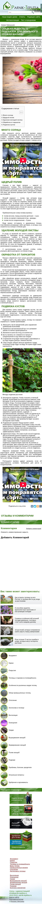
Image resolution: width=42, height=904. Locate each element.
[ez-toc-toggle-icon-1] (20, 112)
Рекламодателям (16, 899)
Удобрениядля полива (16, 842)
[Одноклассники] (38, 506)
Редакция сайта (33, 17)
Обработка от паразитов (11, 122)
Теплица (3, 25)
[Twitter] (35, 506)
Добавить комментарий (33, 528)
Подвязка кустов (9, 125)
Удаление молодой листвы (13, 120)
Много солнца (8, 115)
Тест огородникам (28, 20)
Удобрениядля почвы (16, 836)
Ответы (22, 17)
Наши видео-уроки (9, 17)
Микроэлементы (18, 847)
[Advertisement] (21, 566)
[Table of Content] (21, 112)
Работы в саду (11, 25)
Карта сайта (14, 897)
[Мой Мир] (40, 506)
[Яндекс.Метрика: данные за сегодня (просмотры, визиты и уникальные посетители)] (16, 901)
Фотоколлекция (12, 20)
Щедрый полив (8, 117)
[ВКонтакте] (32, 506)
